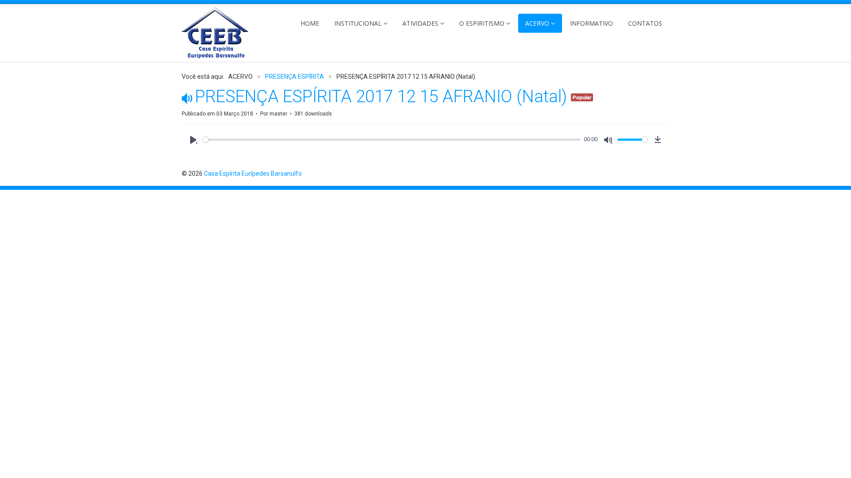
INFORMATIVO (591, 23)
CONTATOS (645, 23)
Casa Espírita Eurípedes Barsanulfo (253, 173)
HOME (310, 23)
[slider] (392, 139)
